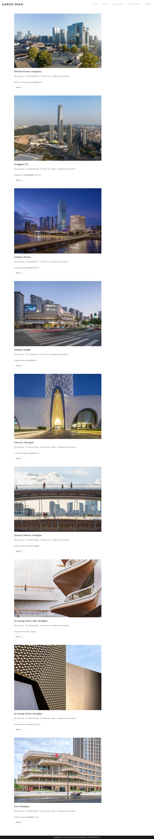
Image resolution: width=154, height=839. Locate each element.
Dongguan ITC (21, 164)
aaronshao (20, 76)
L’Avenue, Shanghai (24, 442)
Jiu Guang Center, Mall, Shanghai (31, 620)
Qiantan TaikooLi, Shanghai (28, 535)
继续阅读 (20, 87)
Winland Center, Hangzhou (28, 71)
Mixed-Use (46, 76)
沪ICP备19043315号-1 (94, 837)
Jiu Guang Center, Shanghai (28, 713)
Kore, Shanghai (22, 806)
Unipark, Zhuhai (22, 257)
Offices (54, 169)
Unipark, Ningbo (22, 349)
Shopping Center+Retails (60, 76)
